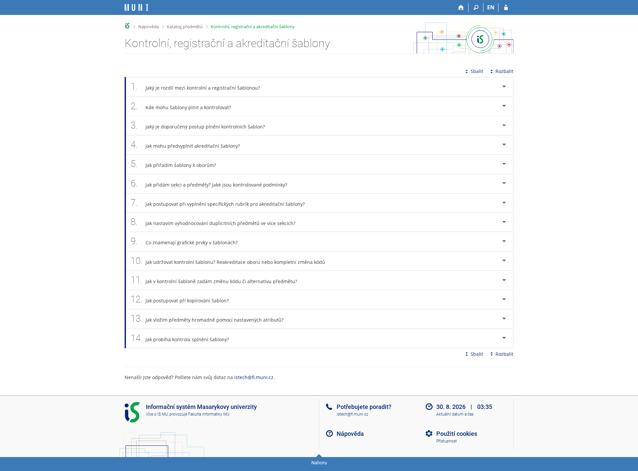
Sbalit (477, 71)
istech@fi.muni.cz (253, 377)
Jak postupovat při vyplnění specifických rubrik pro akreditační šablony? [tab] (218, 202)
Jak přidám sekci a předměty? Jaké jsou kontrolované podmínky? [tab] (209, 183)
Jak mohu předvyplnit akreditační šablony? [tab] (185, 144)
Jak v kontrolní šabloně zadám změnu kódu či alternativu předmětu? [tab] (214, 280)
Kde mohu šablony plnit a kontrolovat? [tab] (181, 106)
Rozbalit (504, 71)
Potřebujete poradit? (364, 406)
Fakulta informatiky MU (208, 414)
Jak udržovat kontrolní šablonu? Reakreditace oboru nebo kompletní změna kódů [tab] (228, 260)
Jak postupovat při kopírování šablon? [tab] (180, 299)
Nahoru (319, 462)
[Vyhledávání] (476, 7)
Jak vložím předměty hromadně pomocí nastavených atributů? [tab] (207, 318)
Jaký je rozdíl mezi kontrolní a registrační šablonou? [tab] (195, 86)
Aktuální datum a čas (455, 414)
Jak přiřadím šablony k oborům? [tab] (173, 163)
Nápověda (148, 27)
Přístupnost (446, 441)
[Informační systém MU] (127, 26)
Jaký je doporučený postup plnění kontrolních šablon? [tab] (198, 125)
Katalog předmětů (185, 27)
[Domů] (461, 7)
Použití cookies (456, 433)
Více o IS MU (157, 414)
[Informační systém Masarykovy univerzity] (137, 7)
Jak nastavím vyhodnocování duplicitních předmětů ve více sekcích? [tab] (213, 221)
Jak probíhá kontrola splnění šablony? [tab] (180, 338)
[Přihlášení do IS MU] (505, 7)
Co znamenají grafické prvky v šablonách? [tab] (184, 241)
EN (490, 7)
